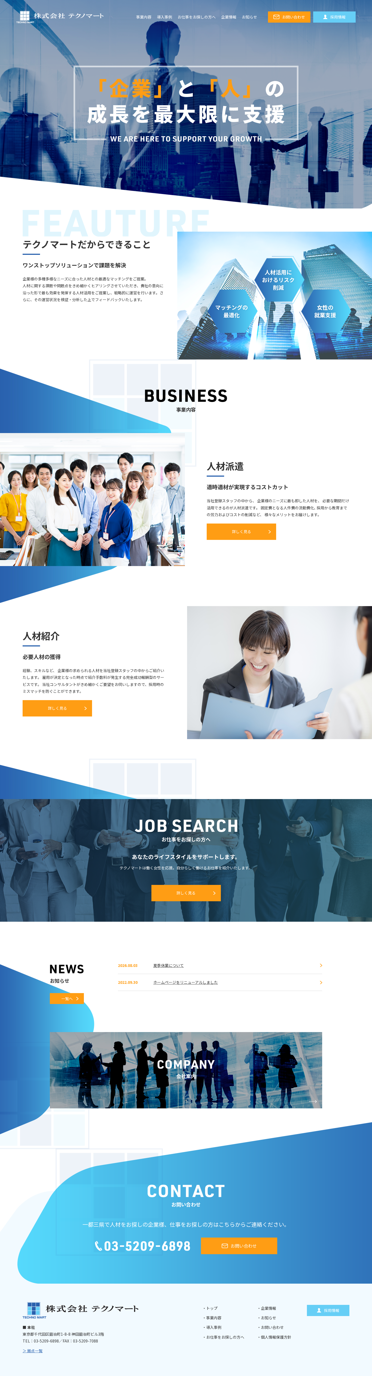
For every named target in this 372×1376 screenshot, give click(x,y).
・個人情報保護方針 (274, 1337)
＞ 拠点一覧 (32, 1350)
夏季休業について (168, 965)
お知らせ (249, 17)
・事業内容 (211, 1317)
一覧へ (67, 998)
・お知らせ (266, 1317)
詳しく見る (241, 531)
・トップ (210, 1308)
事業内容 (143, 17)
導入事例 (164, 17)
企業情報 (228, 17)
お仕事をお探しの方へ (197, 17)
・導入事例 (211, 1327)
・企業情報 (266, 1308)
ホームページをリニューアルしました (185, 982)
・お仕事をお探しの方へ (223, 1337)
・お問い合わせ (270, 1327)
